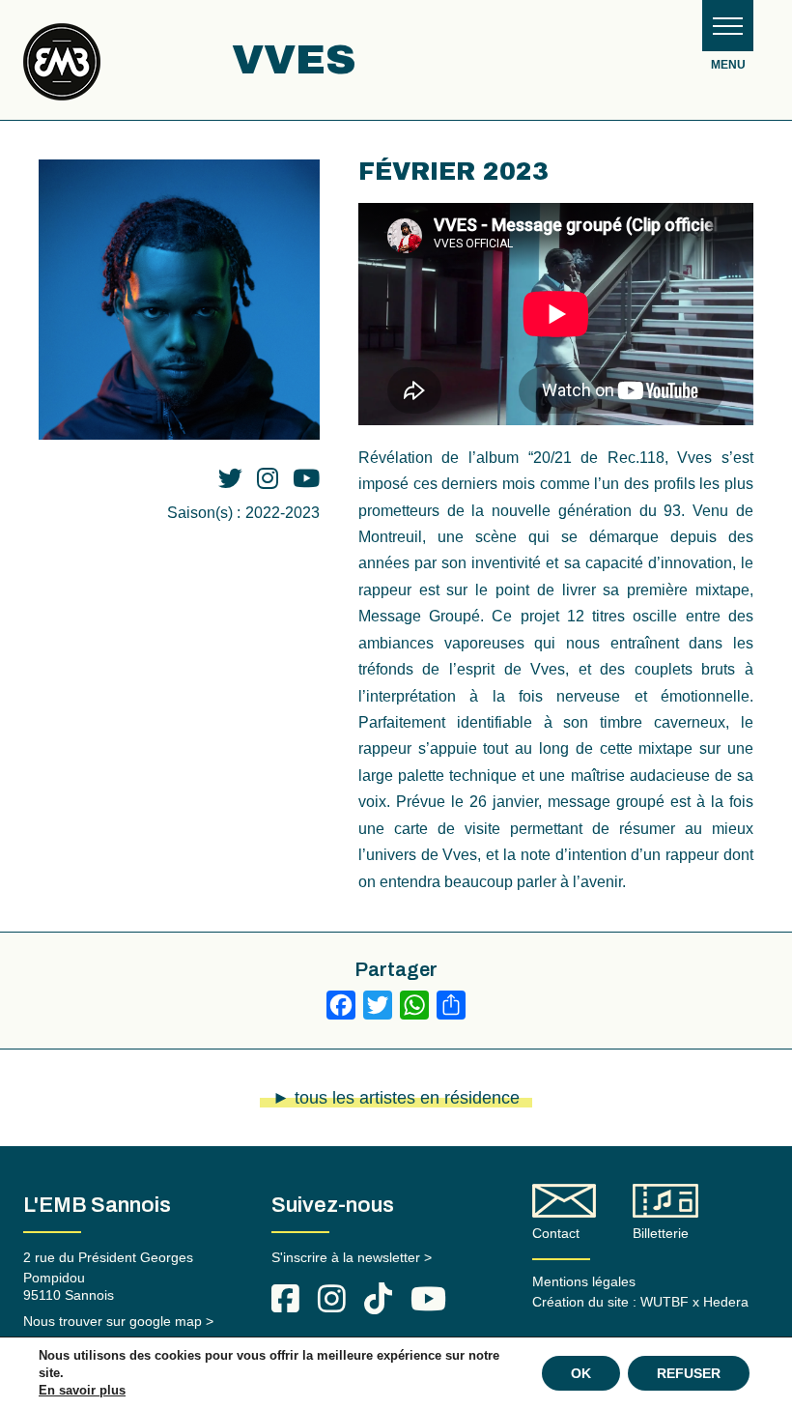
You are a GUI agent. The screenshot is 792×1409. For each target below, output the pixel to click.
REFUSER (689, 1373)
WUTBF (664, 1301)
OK (581, 1373)
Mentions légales (584, 1281)
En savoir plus (82, 1390)
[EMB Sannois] (61, 69)
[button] (727, 25)
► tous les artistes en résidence (396, 1097)
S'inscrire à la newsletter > (351, 1257)
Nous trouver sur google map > (118, 1321)
